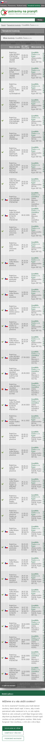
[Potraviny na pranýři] (18, 12)
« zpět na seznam (8, 686)
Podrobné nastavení (13, 738)
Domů (3, 25)
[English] (5, 2)
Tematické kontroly (14, 25)
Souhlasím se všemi (12, 728)
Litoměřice (35, 197)
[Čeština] (2, 2)
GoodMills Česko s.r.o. (35, 53)
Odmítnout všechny (13, 733)
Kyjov (33, 56)
